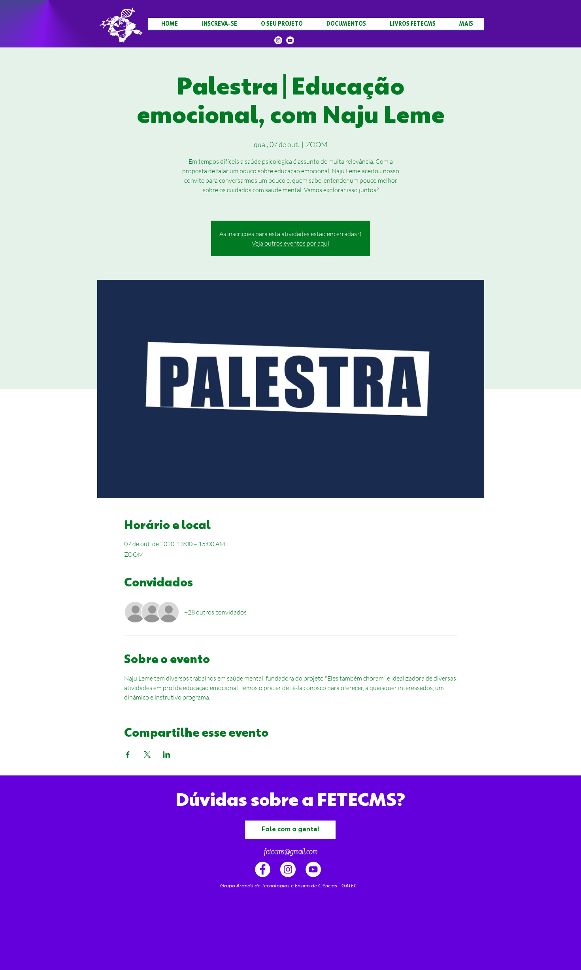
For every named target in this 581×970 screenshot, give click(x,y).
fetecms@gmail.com (290, 851)
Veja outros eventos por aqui (290, 243)
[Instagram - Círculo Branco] (278, 40)
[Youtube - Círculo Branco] (290, 40)
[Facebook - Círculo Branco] (262, 869)
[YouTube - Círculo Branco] (313, 869)
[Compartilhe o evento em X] (147, 754)
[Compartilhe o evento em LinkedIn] (166, 754)
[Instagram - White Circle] (288, 869)
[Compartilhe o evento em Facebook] (128, 754)
